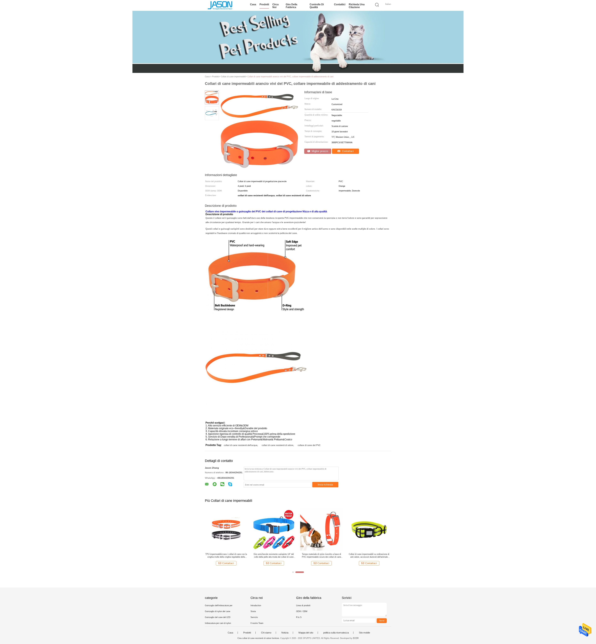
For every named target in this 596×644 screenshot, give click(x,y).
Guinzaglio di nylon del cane (217, 611)
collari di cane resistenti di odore (277, 445)
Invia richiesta (325, 484)
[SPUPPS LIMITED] (220, 5)
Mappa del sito (305, 633)
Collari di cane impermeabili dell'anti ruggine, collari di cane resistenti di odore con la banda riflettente (369, 555)
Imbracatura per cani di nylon (218, 623)
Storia (253, 611)
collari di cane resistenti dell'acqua (240, 445)
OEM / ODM (301, 611)
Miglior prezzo (319, 151)
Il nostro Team (257, 623)
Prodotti (264, 4)
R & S (299, 617)
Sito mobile (364, 633)
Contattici (339, 4)
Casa (253, 4)
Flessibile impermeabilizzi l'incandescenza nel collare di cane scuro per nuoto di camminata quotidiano (226, 555)
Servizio (254, 617)
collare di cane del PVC (309, 445)
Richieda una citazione (357, 6)
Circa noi (275, 6)
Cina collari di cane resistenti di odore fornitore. (258, 638)
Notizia (284, 633)
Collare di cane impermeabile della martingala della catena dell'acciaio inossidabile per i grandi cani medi (321, 555)
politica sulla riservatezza (336, 633)
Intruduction (256, 605)
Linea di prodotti (303, 605)
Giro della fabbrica (291, 6)
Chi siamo (266, 633)
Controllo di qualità (317, 6)
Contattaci (347, 151)
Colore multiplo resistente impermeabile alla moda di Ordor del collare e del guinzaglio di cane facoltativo (273, 555)
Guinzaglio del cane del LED (217, 617)
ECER (356, 638)
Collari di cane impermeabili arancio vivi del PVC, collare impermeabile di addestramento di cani (290, 76)
